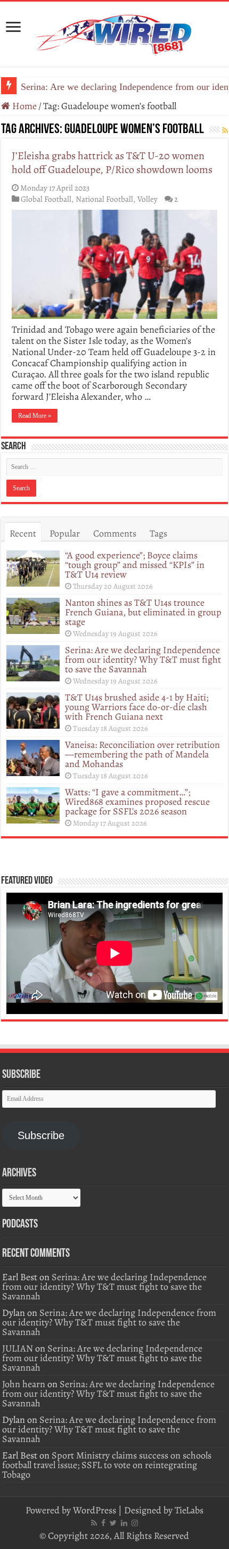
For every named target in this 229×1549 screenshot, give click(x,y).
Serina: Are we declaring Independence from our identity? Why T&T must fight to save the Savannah (143, 659)
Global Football (46, 198)
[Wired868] (114, 32)
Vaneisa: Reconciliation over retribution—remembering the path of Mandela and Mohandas (142, 754)
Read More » (34, 415)
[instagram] (134, 1523)
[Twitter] (113, 1523)
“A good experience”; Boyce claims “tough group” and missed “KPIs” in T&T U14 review (135, 565)
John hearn (23, 1384)
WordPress (94, 1510)
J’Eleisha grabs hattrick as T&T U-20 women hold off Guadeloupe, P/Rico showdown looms (112, 163)
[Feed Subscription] (225, 131)
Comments (114, 533)
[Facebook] (103, 1523)
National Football (104, 198)
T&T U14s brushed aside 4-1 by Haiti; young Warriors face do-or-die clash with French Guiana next (136, 707)
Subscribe (41, 1135)
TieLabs (189, 1510)
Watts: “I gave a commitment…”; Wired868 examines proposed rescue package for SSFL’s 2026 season (137, 802)
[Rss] (94, 1523)
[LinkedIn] (124, 1523)
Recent (23, 533)
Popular (65, 533)
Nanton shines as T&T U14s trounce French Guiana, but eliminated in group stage (143, 612)
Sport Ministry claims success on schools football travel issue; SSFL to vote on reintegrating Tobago (106, 1465)
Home (23, 106)
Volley (147, 198)
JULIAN (17, 1348)
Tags (158, 533)
